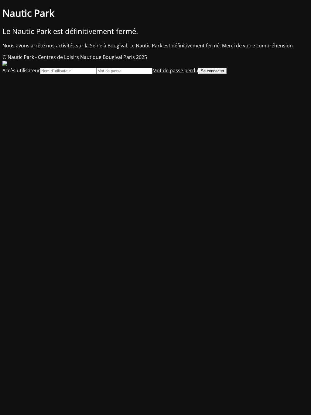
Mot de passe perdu (175, 70)
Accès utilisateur (21, 70)
